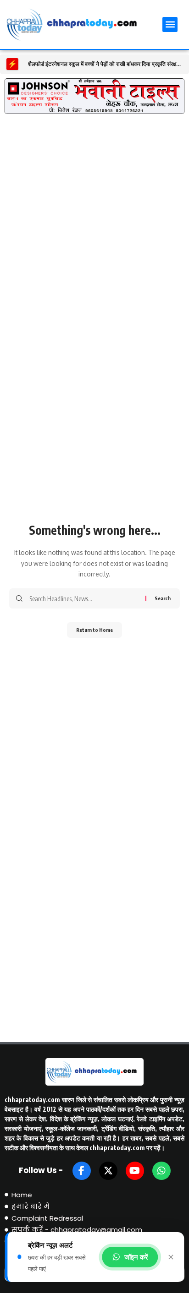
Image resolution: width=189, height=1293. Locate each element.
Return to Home (94, 630)
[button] (170, 24)
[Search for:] (83, 598)
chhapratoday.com (32, 1099)
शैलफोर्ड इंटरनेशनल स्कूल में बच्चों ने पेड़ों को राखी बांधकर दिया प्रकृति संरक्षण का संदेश (105, 64)
